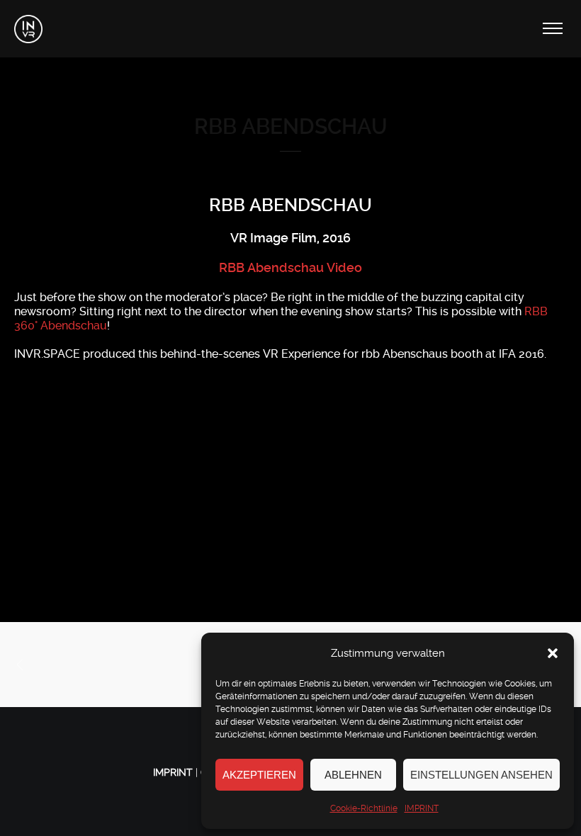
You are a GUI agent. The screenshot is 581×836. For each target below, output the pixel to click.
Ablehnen (353, 775)
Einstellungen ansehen (481, 775)
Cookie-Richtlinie (363, 808)
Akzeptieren (259, 775)
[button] (553, 653)
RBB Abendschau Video (290, 267)
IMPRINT (422, 808)
